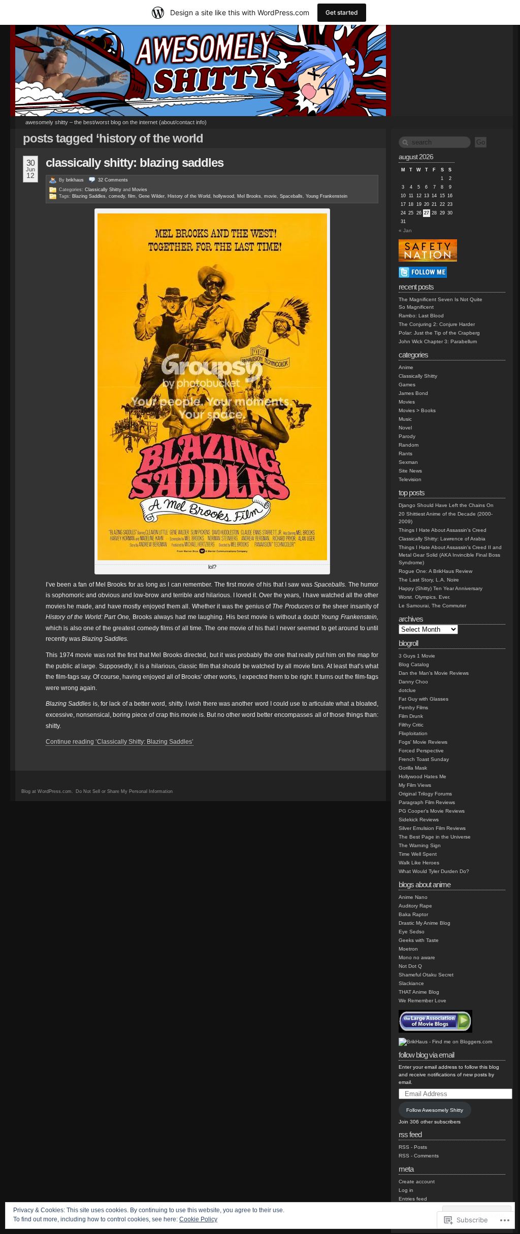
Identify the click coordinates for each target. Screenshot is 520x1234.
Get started (342, 12)
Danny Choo (413, 681)
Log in (406, 1190)
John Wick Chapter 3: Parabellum (438, 341)
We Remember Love (422, 1000)
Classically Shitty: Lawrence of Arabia (442, 538)
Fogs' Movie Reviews (423, 742)
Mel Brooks (249, 196)
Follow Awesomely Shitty (434, 1110)
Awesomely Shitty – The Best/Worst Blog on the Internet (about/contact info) (116, 122)
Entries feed (413, 1199)
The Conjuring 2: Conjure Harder (437, 324)
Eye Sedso (412, 931)
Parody (407, 436)
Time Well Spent (418, 854)
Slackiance (411, 983)
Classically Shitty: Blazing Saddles (134, 162)
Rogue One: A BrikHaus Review (435, 571)
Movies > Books (417, 410)
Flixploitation (413, 733)
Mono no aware (417, 957)
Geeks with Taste (419, 940)
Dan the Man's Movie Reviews (434, 673)
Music (405, 419)
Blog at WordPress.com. (47, 791)
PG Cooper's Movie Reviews (432, 811)
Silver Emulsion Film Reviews (432, 828)
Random (408, 445)
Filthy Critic (411, 725)
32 (113, 180)
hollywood (223, 196)
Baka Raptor (413, 914)
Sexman (408, 462)
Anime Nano (413, 897)
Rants (405, 453)
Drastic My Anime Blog (424, 923)
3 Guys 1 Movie (417, 656)
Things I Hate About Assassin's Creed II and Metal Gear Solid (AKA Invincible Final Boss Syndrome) (450, 555)
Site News (410, 471)
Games (407, 384)
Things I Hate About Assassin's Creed (442, 530)
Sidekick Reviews (419, 819)
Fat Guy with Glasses (423, 699)
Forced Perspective (421, 750)
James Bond (413, 393)
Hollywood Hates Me (422, 776)
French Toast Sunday (424, 759)
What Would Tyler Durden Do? (434, 871)
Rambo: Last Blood (421, 315)
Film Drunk (411, 716)
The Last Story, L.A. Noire (429, 580)
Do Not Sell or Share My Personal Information (124, 791)
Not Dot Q (410, 966)
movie (270, 196)
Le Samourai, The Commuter (432, 605)
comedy (117, 196)
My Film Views (415, 785)
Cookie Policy (198, 1219)
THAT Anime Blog (419, 992)
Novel (405, 427)
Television (410, 479)
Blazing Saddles (89, 196)
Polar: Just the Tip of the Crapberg (439, 333)
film (132, 196)
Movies (139, 189)
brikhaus (75, 180)
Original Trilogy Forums (425, 793)
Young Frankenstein (326, 196)
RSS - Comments (419, 1155)
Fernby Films (413, 707)
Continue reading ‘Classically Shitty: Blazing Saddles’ (119, 741)
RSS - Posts (413, 1147)
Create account (417, 1181)
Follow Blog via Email (426, 1054)
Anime (406, 367)
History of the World (189, 196)
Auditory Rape (415, 906)
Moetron (408, 949)
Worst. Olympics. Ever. (424, 597)
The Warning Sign (420, 845)
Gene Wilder (152, 196)
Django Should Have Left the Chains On (446, 505)
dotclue (407, 690)
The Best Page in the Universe (435, 837)
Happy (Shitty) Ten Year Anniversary (440, 588)
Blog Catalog (414, 664)
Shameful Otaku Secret (426, 974)
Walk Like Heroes (419, 862)
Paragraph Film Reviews (427, 802)
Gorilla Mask (413, 768)
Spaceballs (291, 196)
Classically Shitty (103, 189)
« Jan (405, 230)
